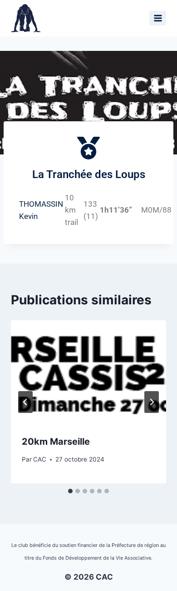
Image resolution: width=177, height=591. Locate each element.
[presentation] (88, 372)
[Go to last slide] (25, 402)
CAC (39, 459)
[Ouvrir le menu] (157, 18)
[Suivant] (151, 402)
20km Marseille (56, 441)
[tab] (70, 491)
